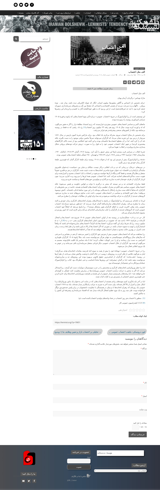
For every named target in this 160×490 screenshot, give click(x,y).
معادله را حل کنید (140, 423)
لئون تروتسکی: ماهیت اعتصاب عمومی (127, 332)
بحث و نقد (114, 13)
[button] (27, 159)
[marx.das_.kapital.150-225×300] (31, 132)
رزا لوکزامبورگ (89, 75)
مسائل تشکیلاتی (101, 13)
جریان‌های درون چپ (64, 13)
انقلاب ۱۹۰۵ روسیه (100, 75)
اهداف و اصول (128, 13)
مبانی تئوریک (48, 13)
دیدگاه (144, 349)
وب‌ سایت (143, 410)
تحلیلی (78, 13)
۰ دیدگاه (121, 75)
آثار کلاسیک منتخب (32, 13)
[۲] (64, 220)
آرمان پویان (130, 75)
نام (145, 383)
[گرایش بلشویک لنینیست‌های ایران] (80, 17)
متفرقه (21, 13)
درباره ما (141, 13)
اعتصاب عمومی (139, 68)
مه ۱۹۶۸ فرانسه (80, 75)
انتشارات (88, 13)
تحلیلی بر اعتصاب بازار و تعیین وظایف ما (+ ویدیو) (78, 332)
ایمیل (144, 396)
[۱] (85, 127)
